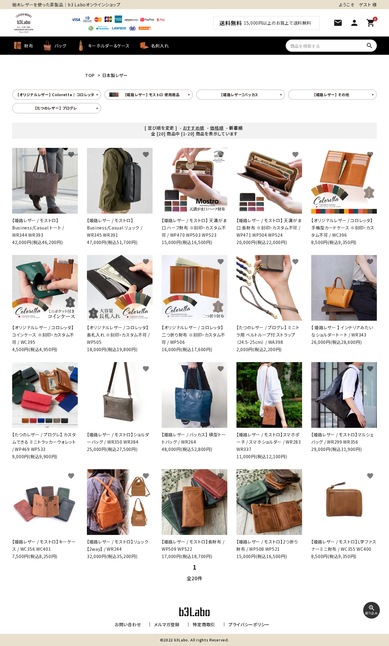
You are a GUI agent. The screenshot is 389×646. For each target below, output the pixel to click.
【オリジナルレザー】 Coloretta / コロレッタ (55, 94)
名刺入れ (160, 46)
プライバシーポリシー (249, 624)
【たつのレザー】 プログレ (56, 107)
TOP (90, 75)
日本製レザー (115, 75)
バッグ (60, 46)
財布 (28, 46)
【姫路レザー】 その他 (331, 94)
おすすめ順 (194, 128)
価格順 (216, 128)
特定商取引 (204, 624)
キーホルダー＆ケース (109, 46)
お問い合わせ (128, 624)
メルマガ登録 (166, 624)
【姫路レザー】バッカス (239, 94)
